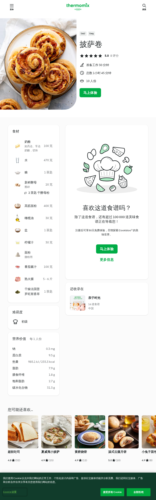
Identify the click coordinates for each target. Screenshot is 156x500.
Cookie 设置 (10, 491)
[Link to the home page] (78, 7)
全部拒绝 (139, 492)
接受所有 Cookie (112, 492)
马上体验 (90, 93)
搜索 (144, 9)
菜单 (12, 9)
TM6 (91, 33)
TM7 (83, 33)
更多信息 (107, 260)
